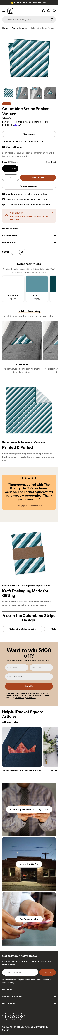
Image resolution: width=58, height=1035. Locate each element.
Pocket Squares (19, 28)
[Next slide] (33, 515)
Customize (29, 134)
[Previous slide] (25, 515)
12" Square (10, 168)
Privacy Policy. (8, 983)
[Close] (52, 212)
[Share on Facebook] (14, 252)
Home (5, 28)
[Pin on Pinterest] (22, 252)
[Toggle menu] (3, 10)
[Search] (52, 19)
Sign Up (29, 686)
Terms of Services (39, 980)
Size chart (51, 162)
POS (27, 1027)
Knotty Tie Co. (17, 1027)
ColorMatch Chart (47, 269)
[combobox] (29, 19)
